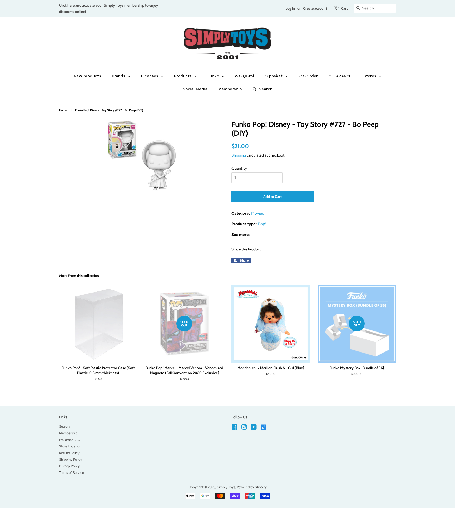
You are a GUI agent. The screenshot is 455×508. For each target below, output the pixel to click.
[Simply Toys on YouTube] (254, 428)
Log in (290, 8)
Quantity (239, 168)
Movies (257, 213)
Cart (344, 8)
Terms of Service (71, 473)
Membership (68, 433)
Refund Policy (69, 453)
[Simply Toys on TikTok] (264, 427)
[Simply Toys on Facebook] (234, 428)
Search (64, 427)
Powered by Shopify (252, 487)
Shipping (238, 155)
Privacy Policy (69, 466)
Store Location (70, 446)
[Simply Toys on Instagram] (244, 428)
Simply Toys (226, 487)
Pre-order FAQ (69, 440)
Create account (315, 8)
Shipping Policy (70, 459)
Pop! (262, 224)
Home (63, 110)
